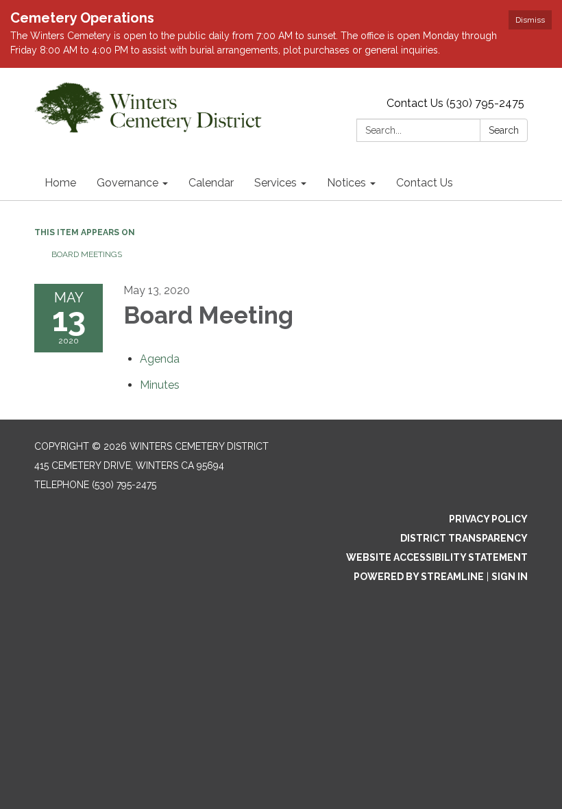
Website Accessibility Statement (437, 557)
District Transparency (464, 538)
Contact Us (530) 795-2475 (455, 103)
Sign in (509, 576)
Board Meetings (86, 254)
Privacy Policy (488, 519)
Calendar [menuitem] (211, 182)
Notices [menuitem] (346, 182)
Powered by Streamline (419, 576)
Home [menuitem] (60, 182)
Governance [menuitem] (127, 182)
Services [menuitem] (275, 182)
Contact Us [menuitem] (424, 182)
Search (504, 130)
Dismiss (530, 20)
